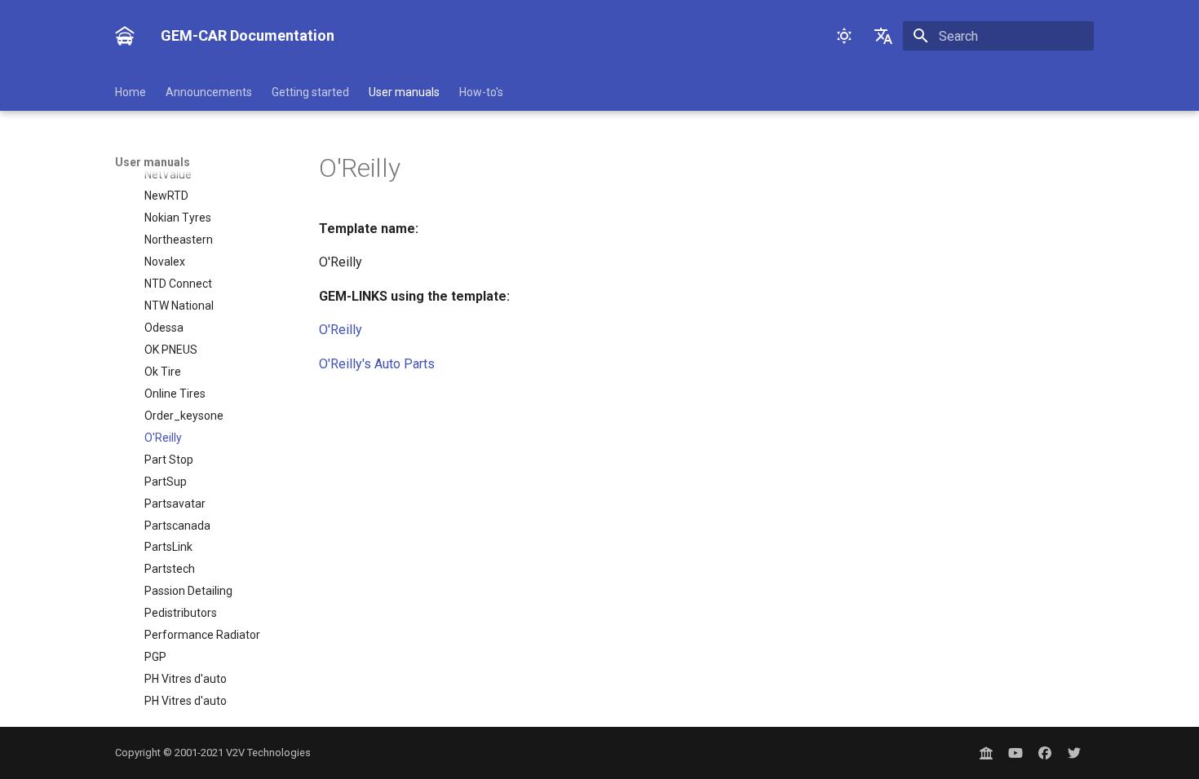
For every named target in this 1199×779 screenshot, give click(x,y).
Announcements (209, 92)
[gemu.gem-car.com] (986, 753)
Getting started (310, 92)
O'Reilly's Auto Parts (377, 364)
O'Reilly (340, 329)
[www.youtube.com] (1015, 753)
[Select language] (883, 36)
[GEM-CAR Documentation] (124, 35)
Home (130, 92)
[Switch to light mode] (844, 36)
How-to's (481, 92)
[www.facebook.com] (1045, 753)
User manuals (404, 92)
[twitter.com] (1074, 753)
